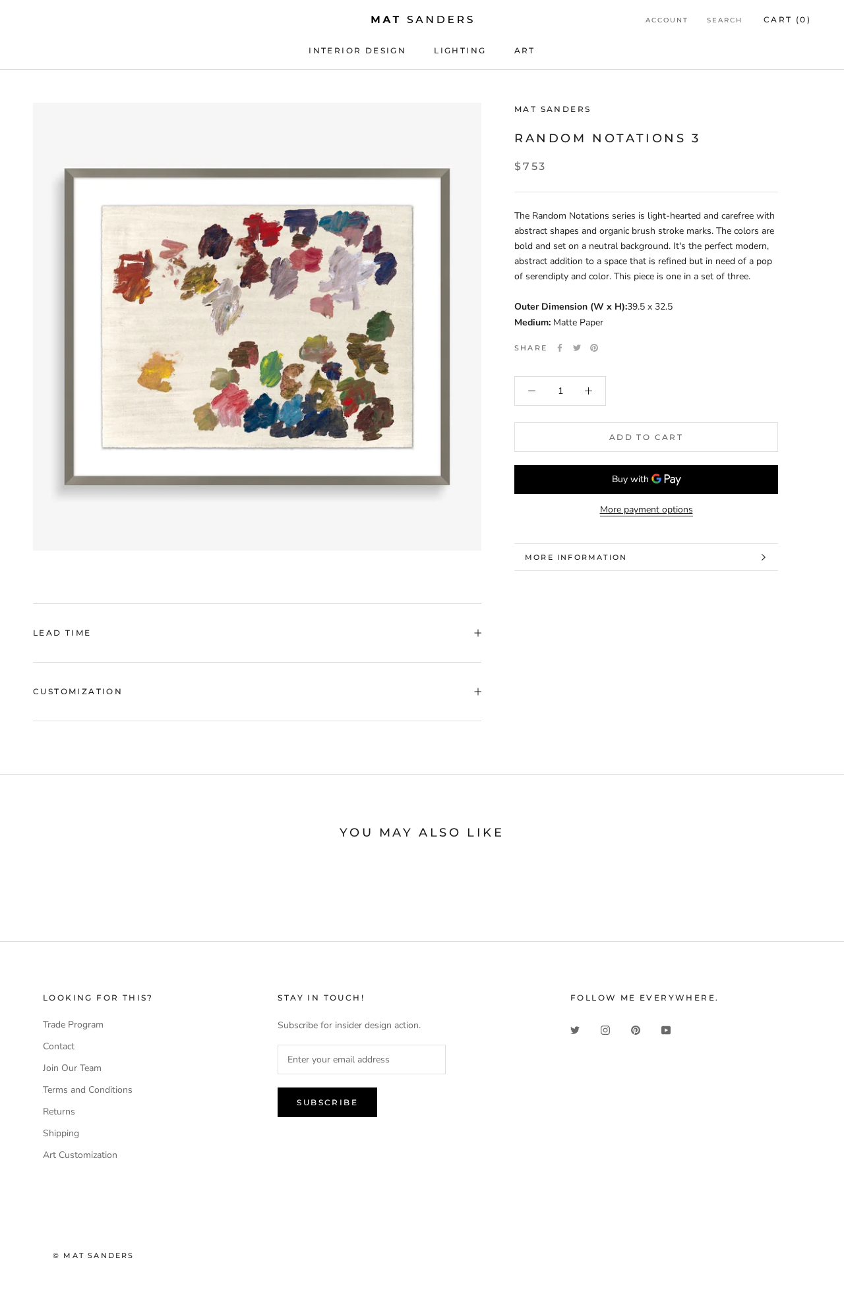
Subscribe (327, 1102)
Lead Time (62, 633)
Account (667, 20)
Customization (78, 691)
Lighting (460, 50)
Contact (59, 1046)
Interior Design (357, 50)
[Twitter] (577, 348)
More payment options (646, 509)
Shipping (61, 1133)
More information (576, 557)
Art (524, 50)
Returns (59, 1111)
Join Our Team (72, 1068)
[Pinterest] (594, 348)
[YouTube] (666, 1029)
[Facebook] (560, 348)
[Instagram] (605, 1029)
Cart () (787, 19)
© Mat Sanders (94, 1255)
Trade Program (73, 1024)
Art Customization (80, 1155)
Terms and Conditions (88, 1090)
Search (724, 20)
